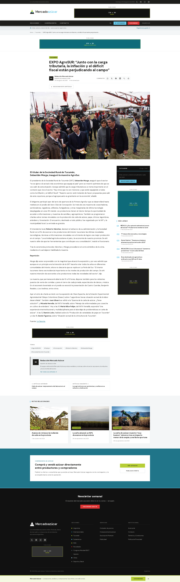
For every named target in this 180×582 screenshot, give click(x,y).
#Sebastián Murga (86, 348)
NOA (74, 543)
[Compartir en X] (111, 78)
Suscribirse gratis (90, 506)
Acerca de (131, 528)
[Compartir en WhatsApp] (107, 78)
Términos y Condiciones (136, 536)
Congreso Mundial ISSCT (81, 550)
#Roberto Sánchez (71, 348)
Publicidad (103, 539)
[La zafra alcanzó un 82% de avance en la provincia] (90, 424)
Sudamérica (77, 539)
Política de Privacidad (135, 539)
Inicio (31, 32)
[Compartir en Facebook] (116, 78)
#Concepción (57, 348)
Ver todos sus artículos (48, 372)
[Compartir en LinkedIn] (120, 78)
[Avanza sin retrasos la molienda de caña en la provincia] (49, 424)
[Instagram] (144, 2)
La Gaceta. (41, 321)
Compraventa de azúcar (108, 532)
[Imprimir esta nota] (128, 78)
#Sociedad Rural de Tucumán (40, 352)
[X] (136, 2)
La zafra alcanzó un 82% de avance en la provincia (83, 434)
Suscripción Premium (106, 536)
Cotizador (120, 23)
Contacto (64, 23)
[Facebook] (140, 2)
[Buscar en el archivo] (110, 23)
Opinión (76, 554)
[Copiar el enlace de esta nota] (124, 78)
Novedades (77, 547)
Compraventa (51, 23)
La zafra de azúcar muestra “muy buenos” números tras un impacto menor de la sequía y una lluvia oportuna (130, 435)
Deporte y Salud (78, 561)
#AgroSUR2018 (36, 348)
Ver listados (133, 465)
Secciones (34, 23)
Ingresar (146, 23)
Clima (75, 558)
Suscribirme (138, 579)
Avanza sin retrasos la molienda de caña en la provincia (45, 434)
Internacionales (78, 532)
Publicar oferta (132, 471)
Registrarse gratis (143, 28)
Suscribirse (133, 23)
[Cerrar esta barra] (148, 578)
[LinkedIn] (148, 2)
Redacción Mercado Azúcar (64, 76)
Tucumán (38, 32)
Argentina (76, 528)
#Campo (47, 348)
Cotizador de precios (107, 528)
